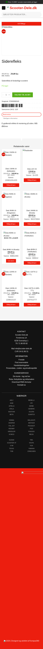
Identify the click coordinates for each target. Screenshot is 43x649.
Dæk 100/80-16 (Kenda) (31, 212)
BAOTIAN (11, 412)
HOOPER (11, 423)
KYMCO (11, 434)
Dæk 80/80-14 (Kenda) (11, 249)
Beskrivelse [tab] (7, 114)
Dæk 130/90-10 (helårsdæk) (11, 170)
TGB (11, 451)
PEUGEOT (31, 426)
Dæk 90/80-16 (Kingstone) (11, 212)
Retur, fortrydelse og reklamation (21, 379)
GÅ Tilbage (21, 23)
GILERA (31, 412)
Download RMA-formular (21, 382)
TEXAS (11, 448)
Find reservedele (21, 362)
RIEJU (31, 434)
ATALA (11, 409)
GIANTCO (31, 414)
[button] (3, 8)
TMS (31, 440)
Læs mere (11, 261)
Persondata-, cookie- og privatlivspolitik (21, 368)
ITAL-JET (11, 426)
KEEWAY (12, 428)
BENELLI (31, 400)
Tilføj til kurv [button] (11, 185)
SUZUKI (11, 440)
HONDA (11, 420)
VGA (31, 445)
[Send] (39, 14)
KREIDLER (11, 431)
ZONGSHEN (31, 451)
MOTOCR (31, 423)
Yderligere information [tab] (10, 118)
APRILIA (11, 406)
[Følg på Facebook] (2, 474)
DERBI (31, 406)
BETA (11, 414)
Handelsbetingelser (21, 365)
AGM (11, 403)
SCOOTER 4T (11, 443)
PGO (31, 428)
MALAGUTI (31, 420)
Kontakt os (21, 385)
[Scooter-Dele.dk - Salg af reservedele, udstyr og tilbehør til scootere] (22, 8)
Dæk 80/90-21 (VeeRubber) (32, 250)
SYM (11, 445)
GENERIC (31, 409)
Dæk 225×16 (32, 169)
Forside (21, 360)
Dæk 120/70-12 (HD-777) (32, 289)
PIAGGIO (31, 431)
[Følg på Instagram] (7, 474)
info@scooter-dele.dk (23, 349)
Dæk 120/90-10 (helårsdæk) (11, 289)
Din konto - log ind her (21, 376)
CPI (31, 403)
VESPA (31, 443)
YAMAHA (31, 448)
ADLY (11, 400)
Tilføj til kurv (22, 95)
